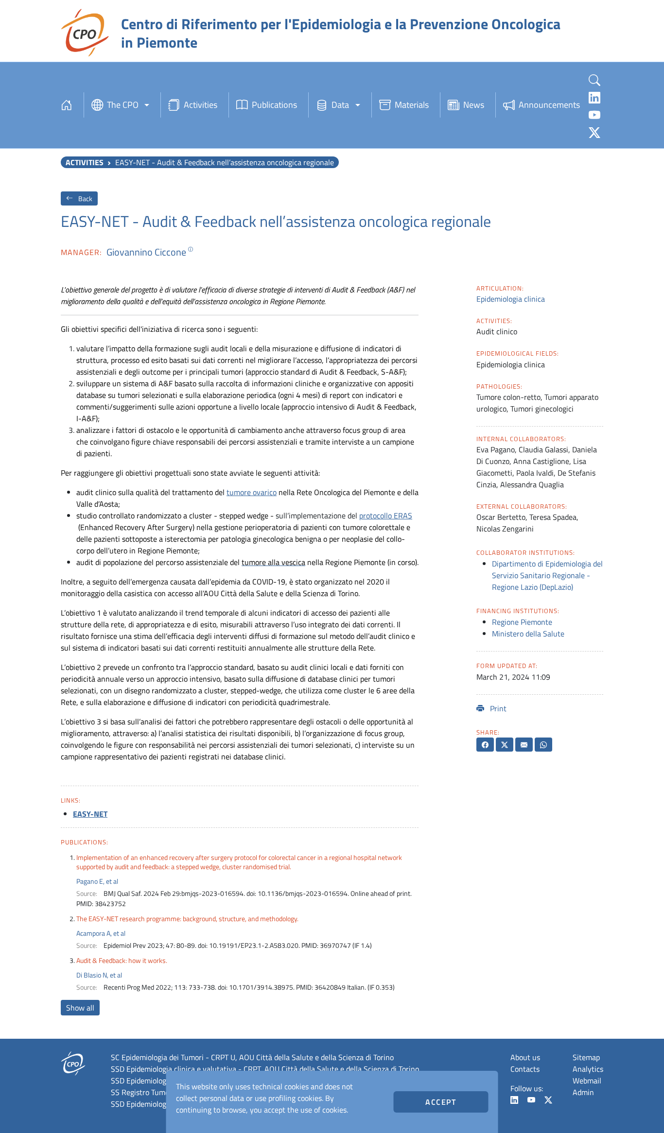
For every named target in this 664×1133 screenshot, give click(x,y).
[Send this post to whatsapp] (543, 745)
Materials (412, 104)
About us (525, 1057)
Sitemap (586, 1057)
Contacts (525, 1069)
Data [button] (340, 104)
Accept (440, 1102)
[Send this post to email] (524, 745)
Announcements (549, 104)
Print (497, 708)
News (473, 104)
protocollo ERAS (385, 515)
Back (84, 198)
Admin (583, 1092)
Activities (200, 104)
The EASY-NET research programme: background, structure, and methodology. (187, 918)
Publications (274, 104)
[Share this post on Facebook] (485, 745)
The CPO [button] (123, 104)
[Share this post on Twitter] (504, 745)
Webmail (587, 1080)
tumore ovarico (252, 492)
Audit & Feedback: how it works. (121, 960)
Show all (80, 1007)
